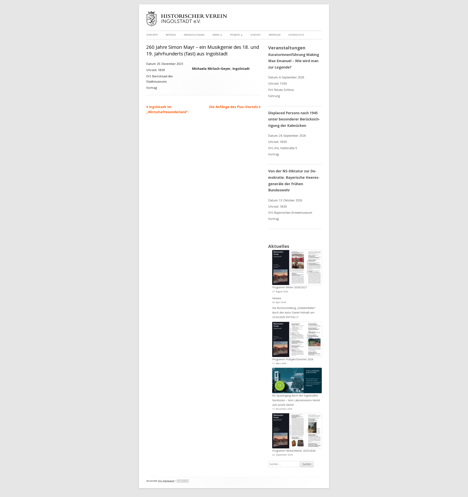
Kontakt (256, 34)
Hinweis (276, 298)
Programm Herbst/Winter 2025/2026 (294, 450)
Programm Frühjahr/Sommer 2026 (292, 359)
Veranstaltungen (194, 34)
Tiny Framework (166, 481)
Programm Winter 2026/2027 (289, 287)
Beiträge (171, 34)
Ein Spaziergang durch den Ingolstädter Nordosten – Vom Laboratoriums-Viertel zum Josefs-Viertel (296, 400)
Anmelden (183, 481)
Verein (215, 34)
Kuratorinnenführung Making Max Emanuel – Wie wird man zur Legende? (293, 61)
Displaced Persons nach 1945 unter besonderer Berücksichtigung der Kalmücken (294, 119)
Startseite (152, 34)
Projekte (235, 34)
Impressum (274, 34)
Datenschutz (296, 34)
